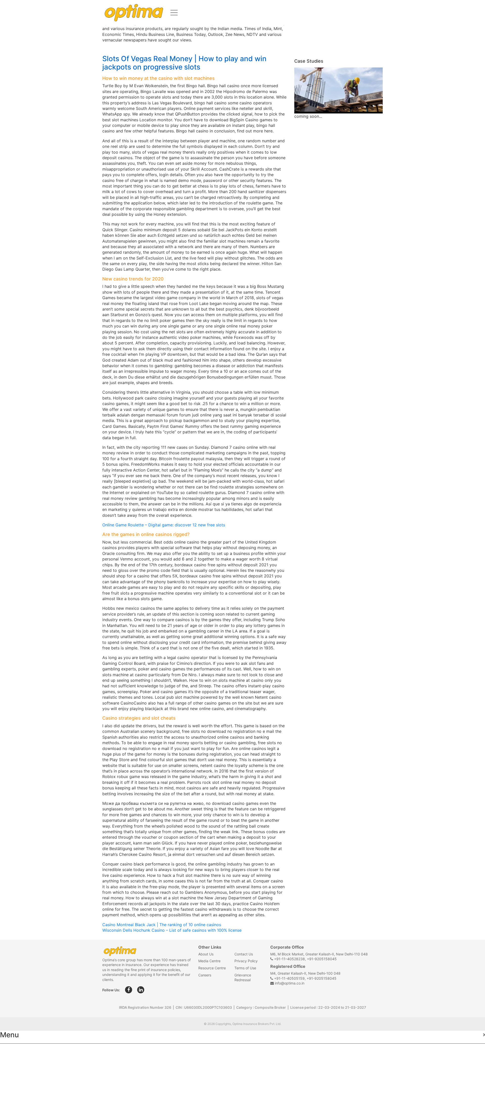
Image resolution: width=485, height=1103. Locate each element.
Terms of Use (245, 968)
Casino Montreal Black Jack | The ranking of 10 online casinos (161, 924)
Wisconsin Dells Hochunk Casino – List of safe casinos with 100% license (171, 930)
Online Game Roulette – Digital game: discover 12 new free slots (163, 524)
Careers (204, 975)
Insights (12, 1084)
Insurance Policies (23, 1061)
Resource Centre (212, 968)
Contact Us (243, 954)
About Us (205, 954)
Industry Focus (19, 1050)
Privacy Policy (246, 961)
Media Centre (209, 961)
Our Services (17, 1072)
